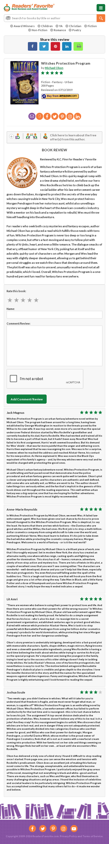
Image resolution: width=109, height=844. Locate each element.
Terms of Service (92, 836)
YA (61, 26)
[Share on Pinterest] (55, 46)
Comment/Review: (18, 323)
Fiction (92, 26)
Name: (11, 308)
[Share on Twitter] (44, 46)
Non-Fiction (39, 30)
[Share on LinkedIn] (66, 46)
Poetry (76, 30)
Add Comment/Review (27, 399)
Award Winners (24, 26)
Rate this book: (16, 291)
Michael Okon (54, 67)
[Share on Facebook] (32, 46)
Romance (60, 30)
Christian (75, 26)
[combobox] (54, 18)
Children (47, 26)
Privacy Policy (68, 836)
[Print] (78, 46)
